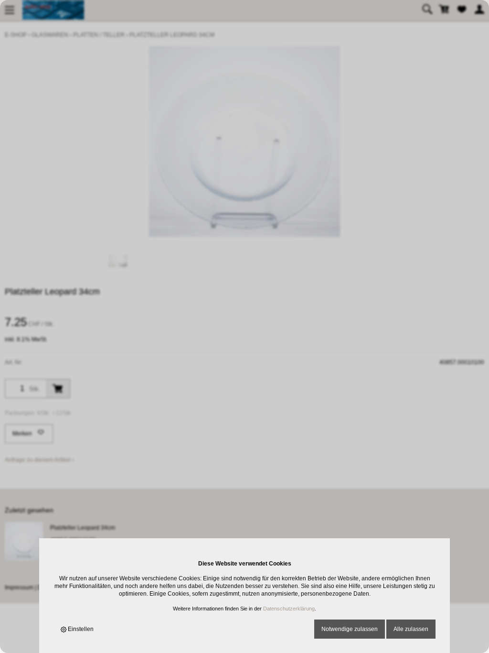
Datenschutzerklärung (289, 608)
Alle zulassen (410, 629)
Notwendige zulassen (349, 629)
